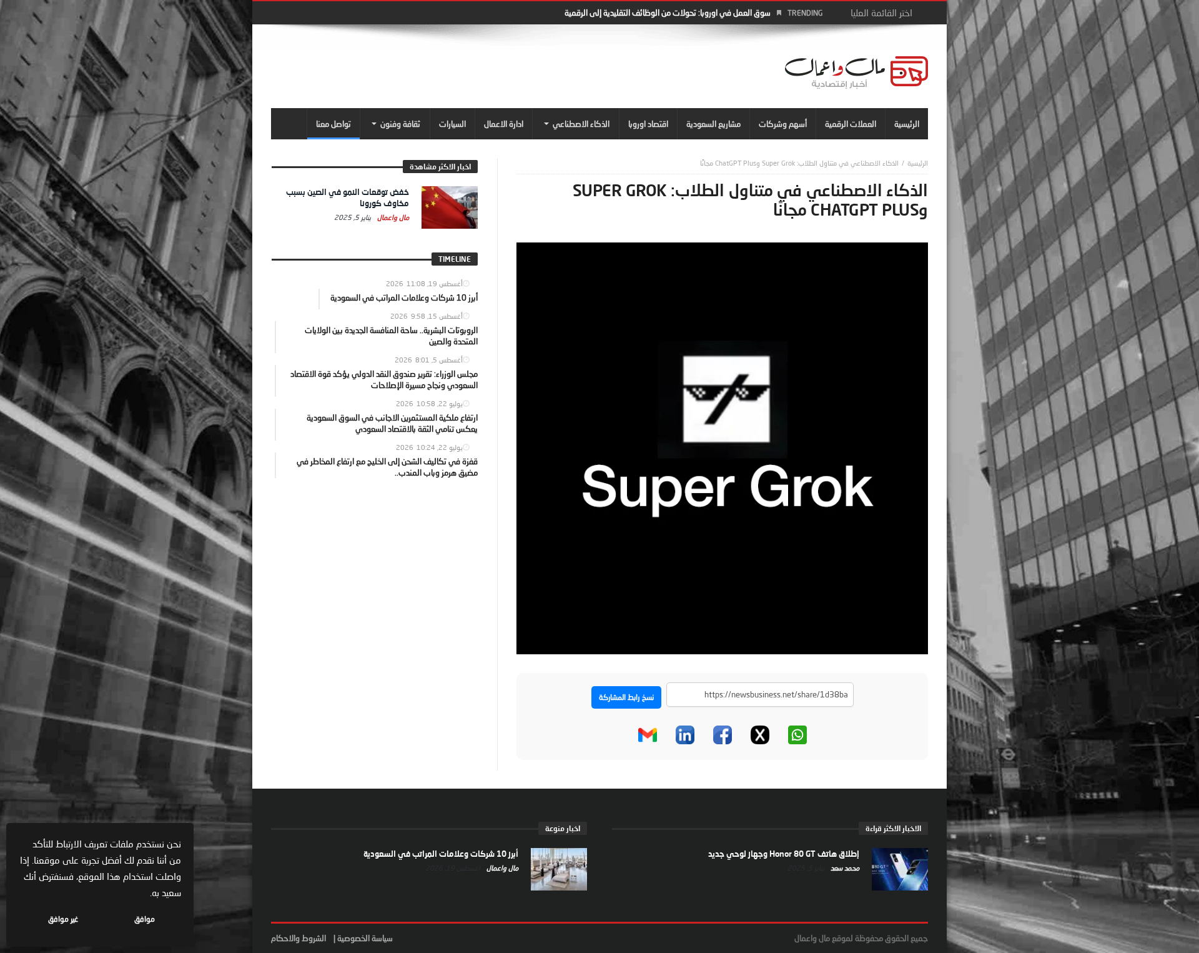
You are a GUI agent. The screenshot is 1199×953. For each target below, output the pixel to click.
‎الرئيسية (917, 163)
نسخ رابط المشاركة (626, 697)
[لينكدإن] (685, 735)
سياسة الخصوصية (365, 938)
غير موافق (63, 919)
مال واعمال (392, 217)
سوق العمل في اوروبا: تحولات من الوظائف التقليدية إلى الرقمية (668, 12)
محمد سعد (844, 868)
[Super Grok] (722, 447)
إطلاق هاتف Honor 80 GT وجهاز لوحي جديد (783, 854)
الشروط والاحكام (298, 938)
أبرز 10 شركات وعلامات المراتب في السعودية (440, 854)
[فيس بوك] (722, 735)
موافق (144, 919)
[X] (760, 735)
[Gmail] (647, 735)
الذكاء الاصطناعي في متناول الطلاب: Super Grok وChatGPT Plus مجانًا (799, 163)
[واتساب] (797, 735)
